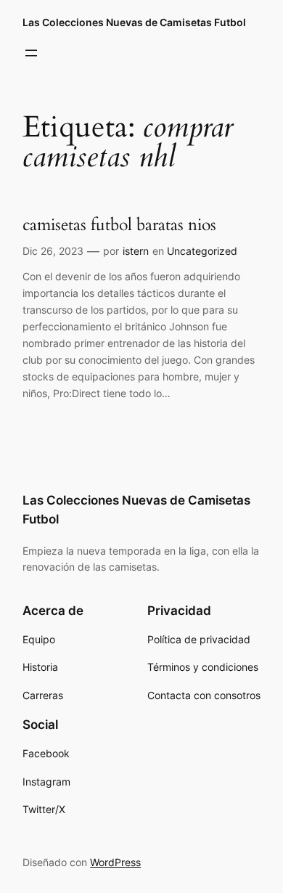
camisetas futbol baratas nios (119, 225)
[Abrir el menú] (31, 53)
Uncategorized (202, 251)
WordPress (115, 862)
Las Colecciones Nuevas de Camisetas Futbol (134, 22)
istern (136, 251)
